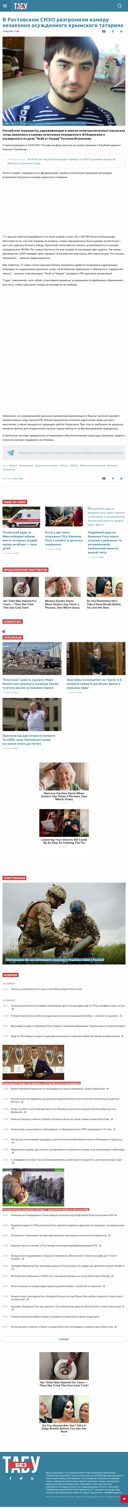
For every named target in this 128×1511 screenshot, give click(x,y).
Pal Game (64, 1435)
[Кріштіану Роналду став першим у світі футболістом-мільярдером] (64, 1063)
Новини (113, 465)
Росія (65, 465)
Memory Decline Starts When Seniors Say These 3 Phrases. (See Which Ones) (62, 604)
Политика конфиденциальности (91, 1497)
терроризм (27, 465)
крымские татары (47, 465)
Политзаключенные (93, 465)
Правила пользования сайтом (60, 1497)
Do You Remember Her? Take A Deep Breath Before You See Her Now (104, 604)
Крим (14, 465)
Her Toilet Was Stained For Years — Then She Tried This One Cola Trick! (19, 604)
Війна (75, 465)
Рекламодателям (115, 1497)
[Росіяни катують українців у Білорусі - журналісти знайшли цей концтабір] (64, 1188)
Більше (64, 1339)
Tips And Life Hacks (64, 1389)
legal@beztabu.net (113, 1492)
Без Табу (18, 478)
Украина (10, 469)
